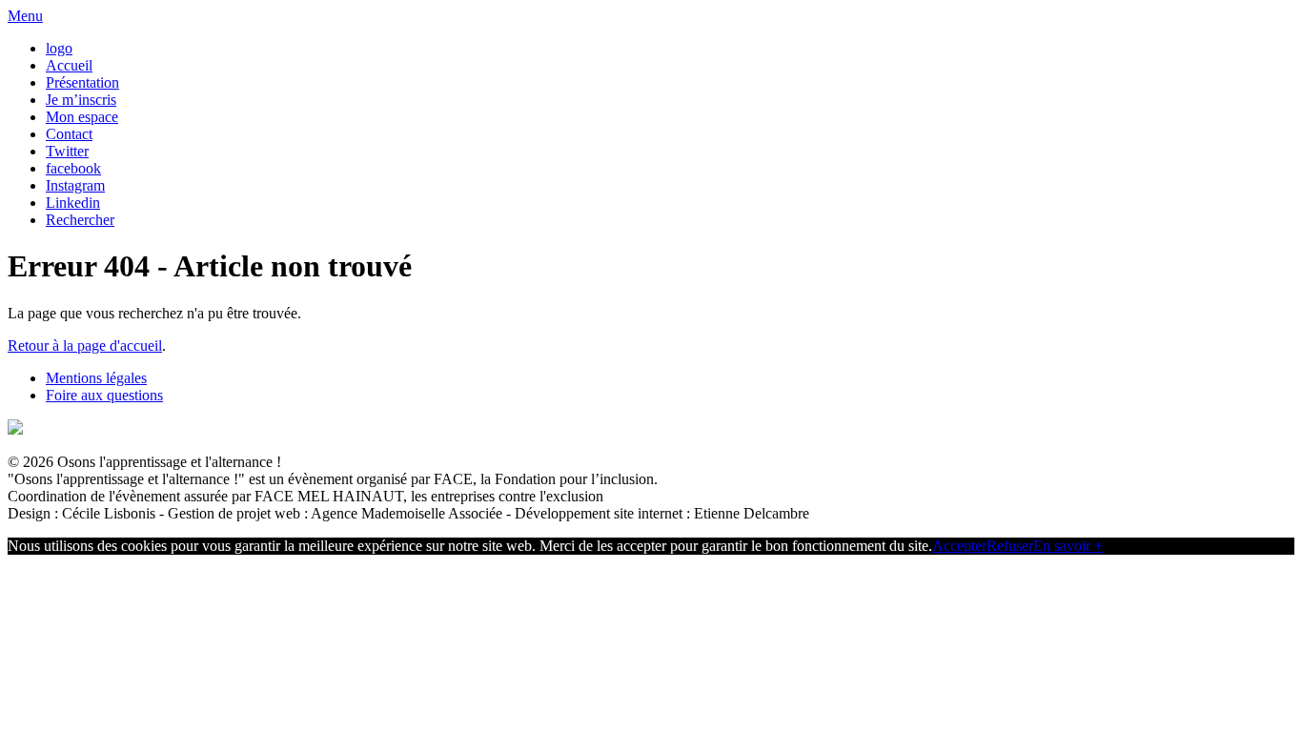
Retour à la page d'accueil (85, 345)
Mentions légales (96, 378)
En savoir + (1068, 546)
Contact (69, 134)
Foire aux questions (104, 395)
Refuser (1010, 546)
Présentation (82, 82)
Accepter (959, 546)
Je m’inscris (81, 100)
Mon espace (82, 117)
